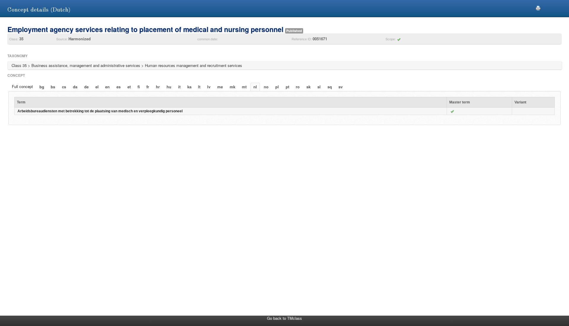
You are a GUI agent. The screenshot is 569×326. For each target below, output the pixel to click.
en (107, 87)
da (75, 87)
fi (139, 87)
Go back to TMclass (284, 318)
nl (255, 87)
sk (308, 87)
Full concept (22, 86)
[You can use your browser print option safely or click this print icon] (538, 7)
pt (287, 87)
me (220, 87)
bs (53, 87)
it (179, 87)
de (86, 87)
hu (169, 87)
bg (41, 87)
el (97, 87)
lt (199, 87)
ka (189, 87)
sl (319, 87)
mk (232, 87)
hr (158, 87)
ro (298, 87)
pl (277, 87)
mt (244, 87)
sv (340, 87)
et (129, 87)
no (266, 87)
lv (208, 87)
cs (64, 87)
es (118, 87)
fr (147, 87)
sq (329, 87)
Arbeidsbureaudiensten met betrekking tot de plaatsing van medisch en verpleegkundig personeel (100, 111)
